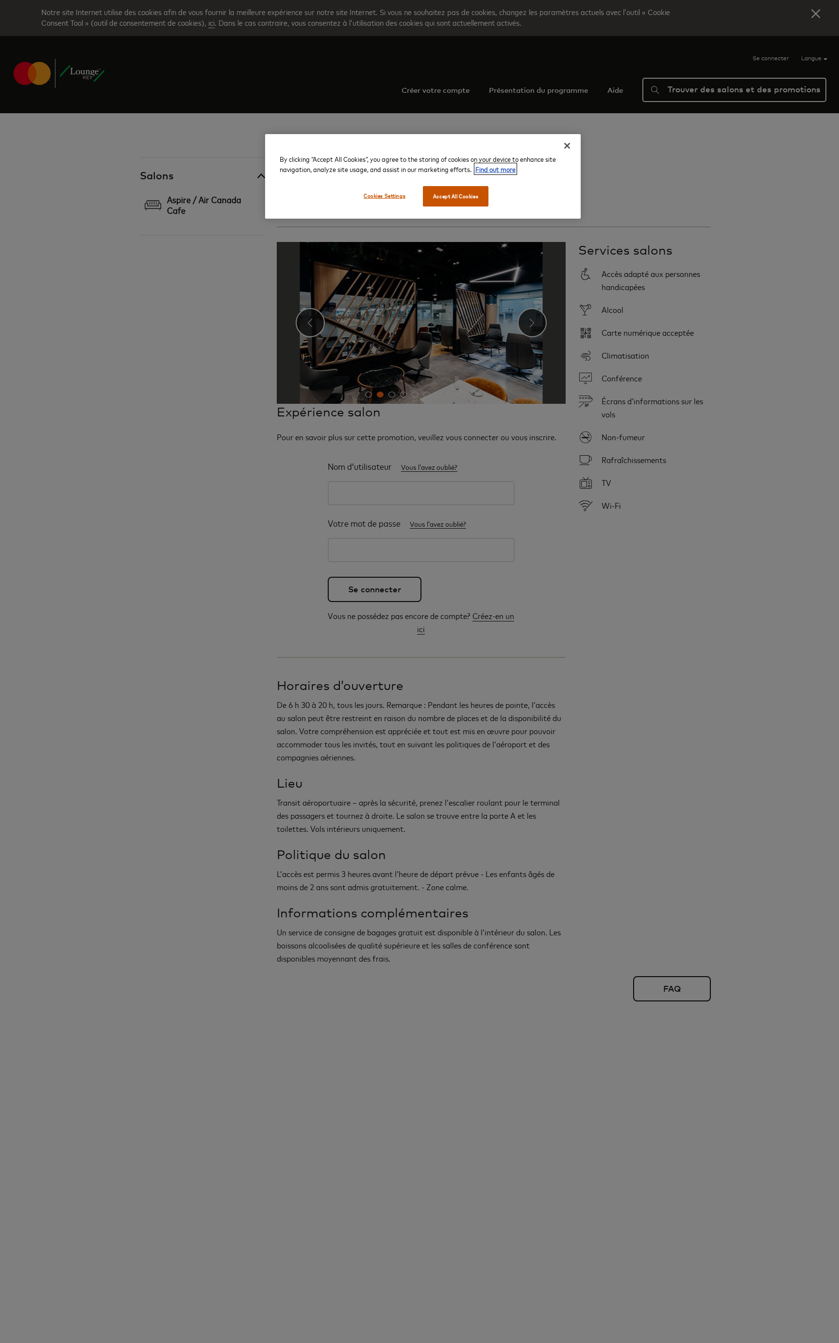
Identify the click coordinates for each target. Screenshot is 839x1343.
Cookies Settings (384, 195)
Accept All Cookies (455, 196)
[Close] (567, 145)
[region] (423, 176)
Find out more (495, 168)
